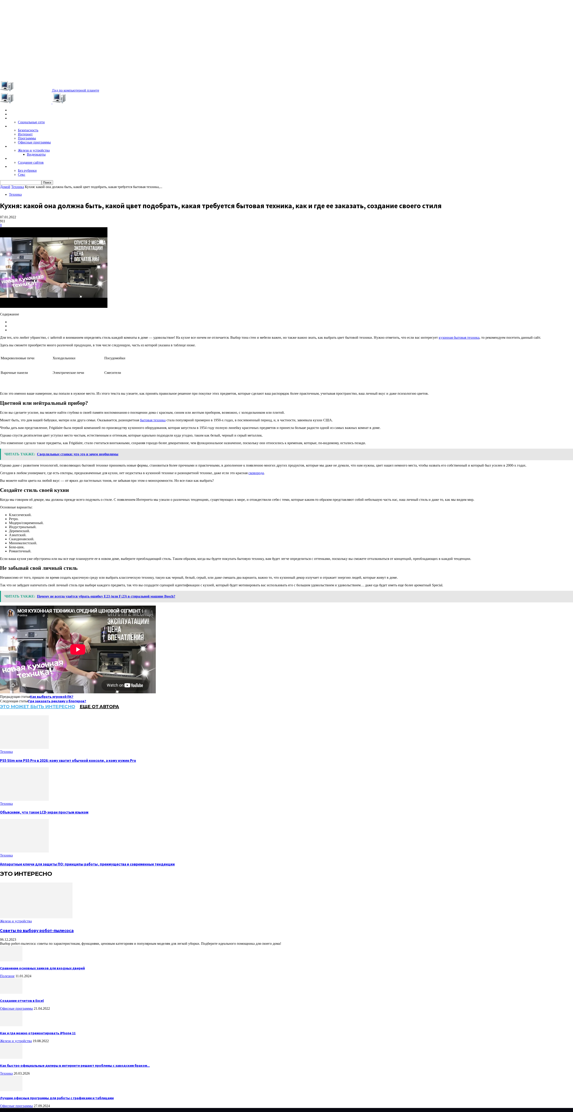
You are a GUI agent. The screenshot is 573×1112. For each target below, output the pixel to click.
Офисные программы (34, 142)
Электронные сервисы (27, 118)
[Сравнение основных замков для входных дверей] (11, 960)
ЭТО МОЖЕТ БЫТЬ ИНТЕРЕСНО (37, 706)
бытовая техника (153, 420)
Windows (16, 126)
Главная (15, 110)
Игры (13, 114)
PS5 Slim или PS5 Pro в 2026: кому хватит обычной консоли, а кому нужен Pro (68, 760)
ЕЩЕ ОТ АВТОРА (99, 706)
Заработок (17, 158)
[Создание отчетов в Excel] (11, 992)
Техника (15, 146)
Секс (21, 174)
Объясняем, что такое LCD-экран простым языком (44, 812)
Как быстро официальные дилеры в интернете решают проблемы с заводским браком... (75, 1065)
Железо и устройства (34, 150)
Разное (15, 166)
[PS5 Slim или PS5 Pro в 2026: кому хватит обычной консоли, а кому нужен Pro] (24, 748)
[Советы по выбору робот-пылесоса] (36, 917)
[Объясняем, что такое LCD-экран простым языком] (24, 799)
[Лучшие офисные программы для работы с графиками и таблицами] (11, 1090)
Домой (5, 187)
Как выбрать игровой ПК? (51, 696)
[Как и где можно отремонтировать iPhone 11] (11, 1025)
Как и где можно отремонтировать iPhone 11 (38, 1033)
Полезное (7, 976)
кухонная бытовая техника (459, 337)
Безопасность (28, 130)
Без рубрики (27, 170)
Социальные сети (31, 122)
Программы (27, 138)
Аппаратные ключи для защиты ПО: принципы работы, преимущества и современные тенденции (87, 864)
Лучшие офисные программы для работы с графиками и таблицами (57, 1098)
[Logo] (26, 102)
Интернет (25, 134)
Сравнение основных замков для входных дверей (42, 968)
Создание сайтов (31, 162)
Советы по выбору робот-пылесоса (37, 930)
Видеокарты (36, 154)
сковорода (256, 473)
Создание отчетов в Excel (22, 1000)
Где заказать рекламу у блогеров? (57, 701)
